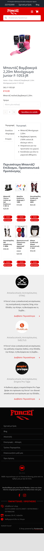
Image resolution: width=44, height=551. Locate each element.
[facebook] (19, 495)
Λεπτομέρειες (8, 220)
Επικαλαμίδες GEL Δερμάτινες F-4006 (8, 243)
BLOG (22, 473)
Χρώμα (6, 100)
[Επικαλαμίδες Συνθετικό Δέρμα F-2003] (35, 187)
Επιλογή (8, 216)
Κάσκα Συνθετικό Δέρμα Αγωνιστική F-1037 (34, 244)
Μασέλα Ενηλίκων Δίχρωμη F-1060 (21, 199)
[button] (22, 316)
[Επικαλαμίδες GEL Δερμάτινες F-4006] (8, 231)
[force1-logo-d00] (22, 410)
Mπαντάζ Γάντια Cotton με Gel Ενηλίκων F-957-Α (7, 201)
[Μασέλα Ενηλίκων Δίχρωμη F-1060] (21, 187)
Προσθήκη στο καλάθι (29, 112)
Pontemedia (38, 529)
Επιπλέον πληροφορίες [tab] (9, 132)
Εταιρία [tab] (8, 139)
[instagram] (24, 495)
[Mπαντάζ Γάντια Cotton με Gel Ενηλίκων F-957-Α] (8, 187)
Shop (11, 80)
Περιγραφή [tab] (9, 125)
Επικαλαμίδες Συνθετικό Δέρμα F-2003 (35, 199)
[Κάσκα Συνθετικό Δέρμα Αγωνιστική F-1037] (35, 231)
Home (5, 80)
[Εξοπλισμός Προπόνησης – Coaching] (13, 10)
